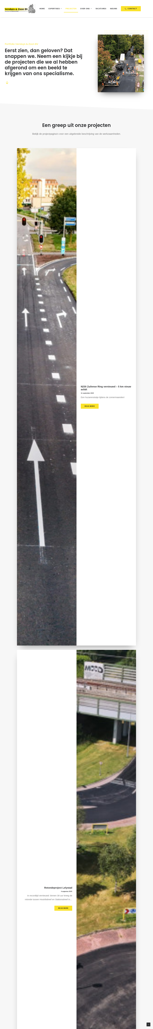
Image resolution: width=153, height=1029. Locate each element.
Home (42, 9)
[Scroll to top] (148, 1024)
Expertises (54, 9)
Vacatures (101, 9)
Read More (90, 406)
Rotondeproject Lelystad (58, 887)
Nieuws (113, 9)
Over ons (85, 9)
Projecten (71, 9)
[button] (7, 83)
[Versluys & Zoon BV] (20, 8)
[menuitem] (42, 8)
